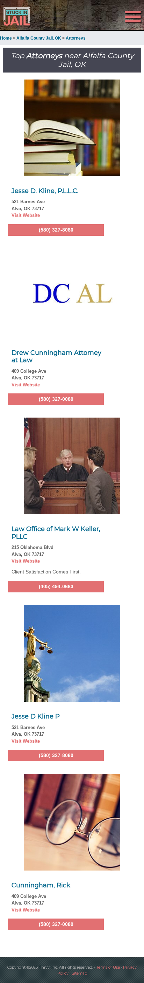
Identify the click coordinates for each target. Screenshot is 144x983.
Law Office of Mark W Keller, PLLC (56, 533)
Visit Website (26, 215)
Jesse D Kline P (36, 716)
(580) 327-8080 (56, 230)
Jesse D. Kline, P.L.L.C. (45, 191)
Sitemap (79, 973)
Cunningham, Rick (41, 885)
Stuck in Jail (21, 16)
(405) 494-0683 (56, 586)
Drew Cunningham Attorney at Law (56, 356)
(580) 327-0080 (56, 399)
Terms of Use (108, 967)
